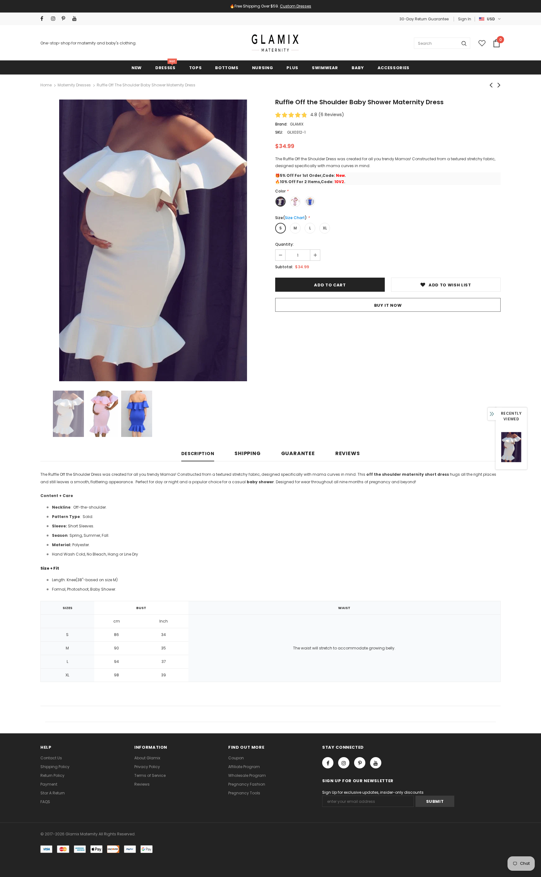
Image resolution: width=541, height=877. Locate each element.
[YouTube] (348, 466)
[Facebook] (306, 466)
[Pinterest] (334, 466)
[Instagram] (320, 466)
